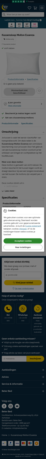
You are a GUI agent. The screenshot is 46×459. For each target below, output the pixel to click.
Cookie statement (33, 226)
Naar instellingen (23, 247)
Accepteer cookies (23, 241)
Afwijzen (23, 229)
